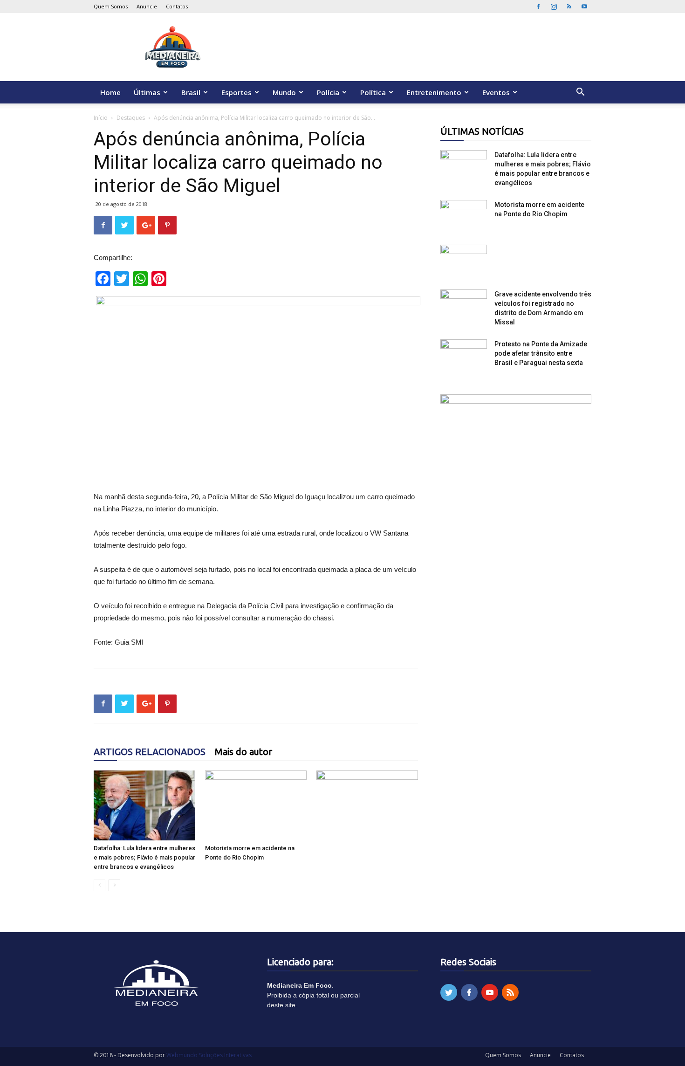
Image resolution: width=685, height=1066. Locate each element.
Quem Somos (111, 6)
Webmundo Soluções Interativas (209, 1055)
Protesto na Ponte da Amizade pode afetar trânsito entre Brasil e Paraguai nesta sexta (540, 353)
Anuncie (147, 6)
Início (101, 118)
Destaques (130, 118)
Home (110, 92)
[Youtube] (584, 6)
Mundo (284, 92)
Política (373, 92)
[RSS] (569, 6)
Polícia (328, 92)
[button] (580, 93)
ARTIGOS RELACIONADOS (150, 751)
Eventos (496, 92)
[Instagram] (554, 6)
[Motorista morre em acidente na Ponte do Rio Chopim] (256, 805)
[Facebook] (538, 6)
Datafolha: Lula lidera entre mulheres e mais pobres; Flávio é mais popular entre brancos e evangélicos (144, 857)
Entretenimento (434, 92)
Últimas (147, 92)
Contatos (177, 6)
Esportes (236, 92)
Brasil (190, 92)
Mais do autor (243, 751)
